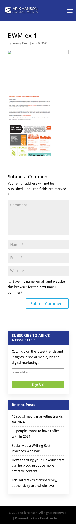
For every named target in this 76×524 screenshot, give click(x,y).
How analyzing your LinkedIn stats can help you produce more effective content (38, 465)
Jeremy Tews (20, 43)
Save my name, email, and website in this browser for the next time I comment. (38, 287)
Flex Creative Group (48, 518)
